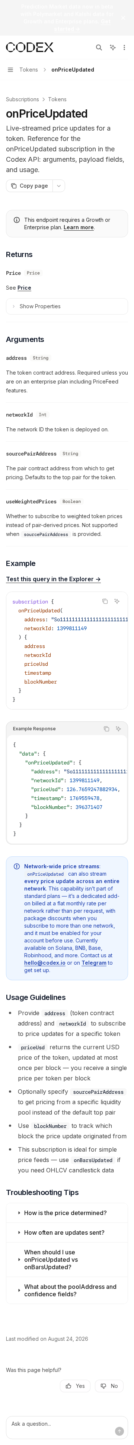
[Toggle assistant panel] (112, 47)
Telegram (94, 963)
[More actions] (124, 47)
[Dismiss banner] (123, 18)
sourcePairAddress (31, 454)
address (16, 358)
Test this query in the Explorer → (53, 579)
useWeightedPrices (31, 501)
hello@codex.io (45, 963)
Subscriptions (22, 99)
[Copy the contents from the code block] (105, 601)
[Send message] (119, 1431)
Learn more (79, 227)
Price (13, 273)
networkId (19, 415)
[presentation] (67, 650)
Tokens (57, 99)
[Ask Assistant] (117, 601)
